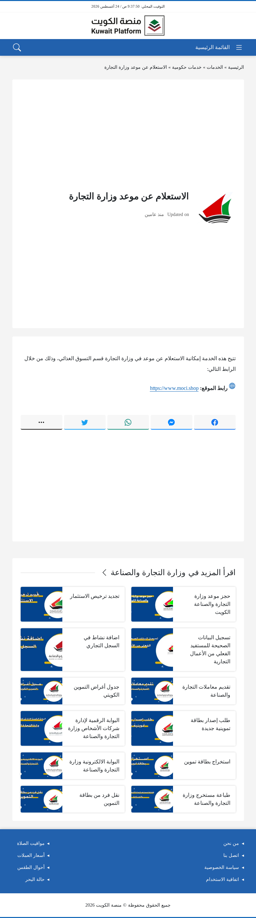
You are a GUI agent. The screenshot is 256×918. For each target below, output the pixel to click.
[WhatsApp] (128, 422)
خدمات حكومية (187, 67)
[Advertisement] (128, 134)
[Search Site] (17, 47)
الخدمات (215, 67)
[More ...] (41, 422)
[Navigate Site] (219, 47)
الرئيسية (236, 67)
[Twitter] (85, 422)
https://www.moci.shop (174, 388)
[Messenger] (171, 422)
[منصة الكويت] (128, 25)
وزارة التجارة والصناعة (148, 572)
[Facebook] (215, 422)
